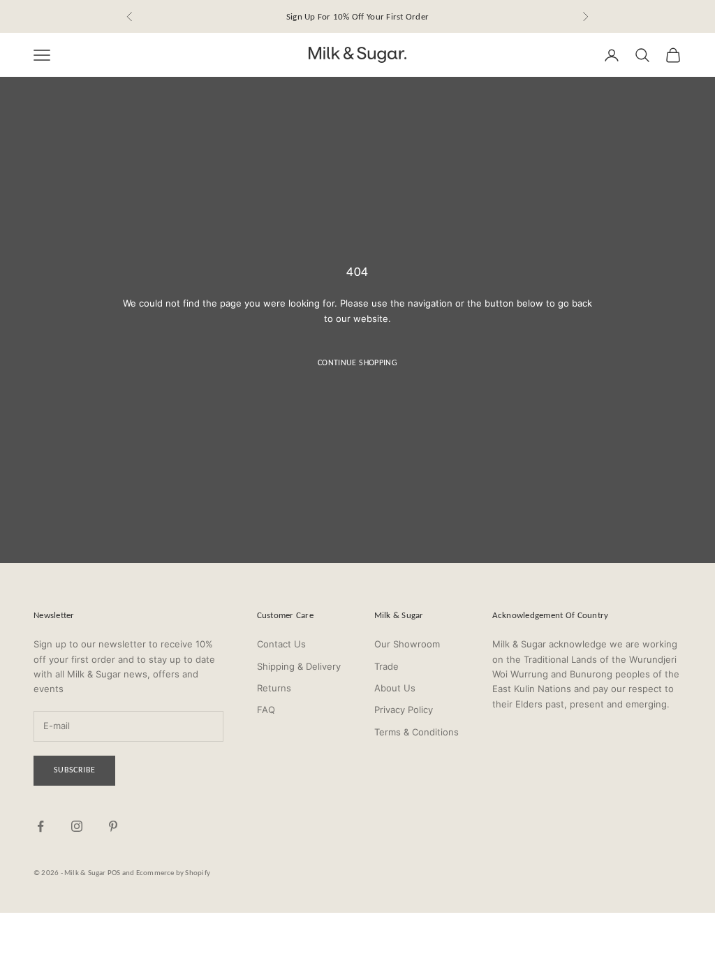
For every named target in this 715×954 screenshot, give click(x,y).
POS (114, 872)
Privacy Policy (403, 709)
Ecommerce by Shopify (173, 872)
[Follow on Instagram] (77, 826)
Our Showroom (407, 644)
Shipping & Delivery (299, 666)
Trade (386, 666)
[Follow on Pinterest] (113, 826)
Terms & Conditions (416, 731)
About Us (394, 688)
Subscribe (74, 770)
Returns (274, 688)
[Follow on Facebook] (40, 826)
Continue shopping (357, 362)
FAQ (266, 709)
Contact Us (281, 644)
